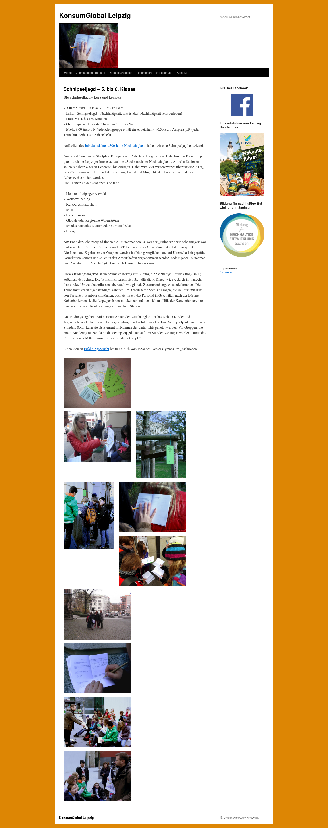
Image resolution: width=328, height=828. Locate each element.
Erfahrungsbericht (96, 348)
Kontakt (182, 72)
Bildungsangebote (120, 72)
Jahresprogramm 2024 (90, 72)
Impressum (226, 272)
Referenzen (144, 72)
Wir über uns (164, 72)
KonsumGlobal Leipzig (95, 15)
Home (68, 72)
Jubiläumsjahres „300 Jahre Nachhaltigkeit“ (115, 145)
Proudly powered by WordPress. (241, 817)
